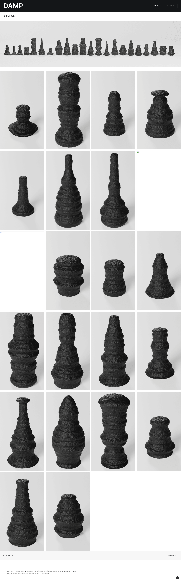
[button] (170, 5)
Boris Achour (26, 571)
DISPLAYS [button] (156, 6)
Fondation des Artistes (68, 571)
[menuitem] (157, 6)
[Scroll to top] (177, 578)
